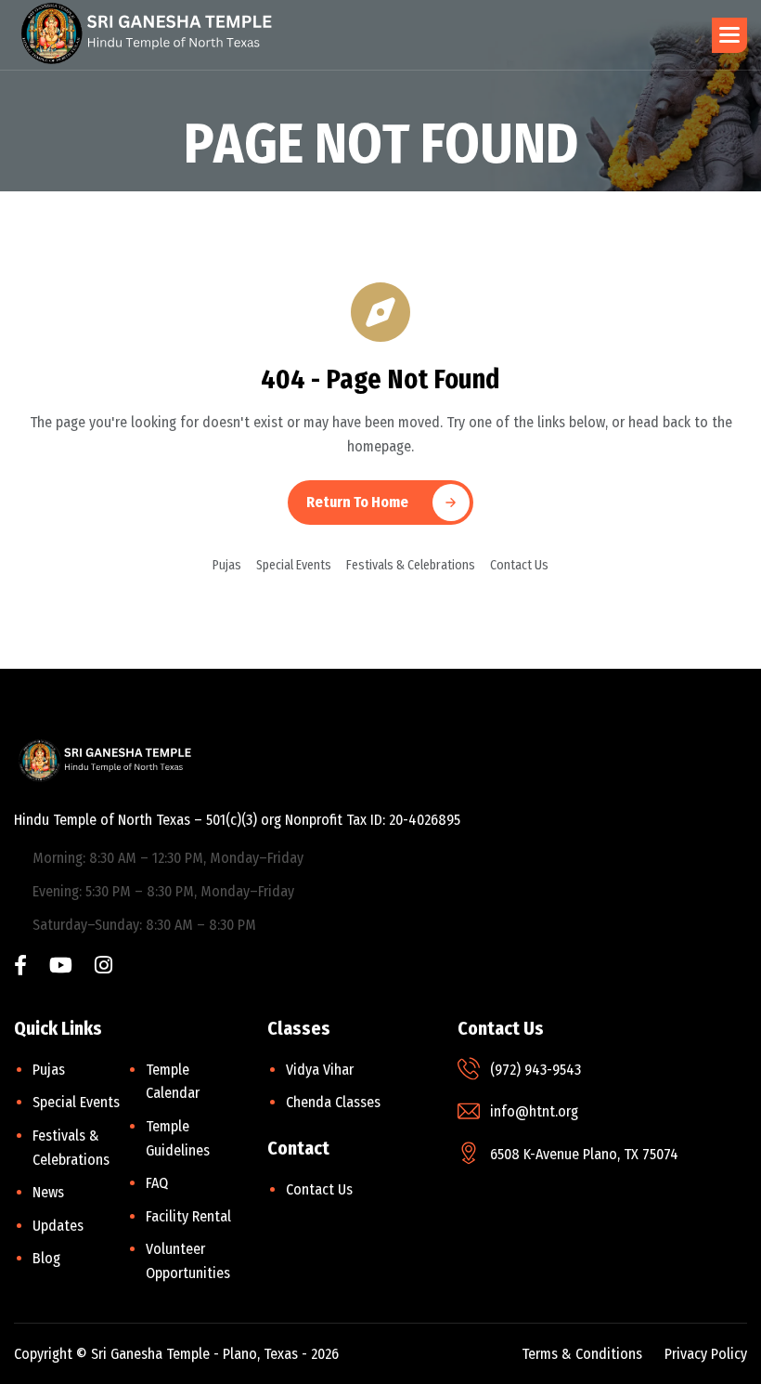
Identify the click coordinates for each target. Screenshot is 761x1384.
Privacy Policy (705, 1354)
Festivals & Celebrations (410, 565)
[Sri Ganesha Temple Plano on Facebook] (20, 967)
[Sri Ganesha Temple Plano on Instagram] (103, 967)
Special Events (293, 565)
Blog (46, 1258)
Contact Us (519, 565)
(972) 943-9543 (535, 1069)
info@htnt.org (534, 1111)
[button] (729, 35)
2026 (325, 1354)
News (48, 1192)
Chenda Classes (333, 1102)
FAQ (157, 1183)
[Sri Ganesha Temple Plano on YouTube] (60, 967)
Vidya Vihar (320, 1069)
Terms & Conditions (582, 1354)
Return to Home (357, 502)
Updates (58, 1225)
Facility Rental (188, 1216)
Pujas (227, 565)
